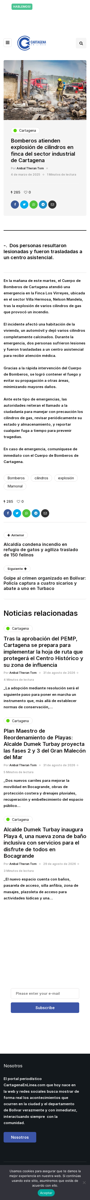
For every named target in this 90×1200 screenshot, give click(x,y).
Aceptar (46, 1193)
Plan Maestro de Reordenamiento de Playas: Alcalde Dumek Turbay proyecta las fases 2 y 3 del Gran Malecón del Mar (45, 744)
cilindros (41, 478)
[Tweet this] (24, 204)
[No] (84, 1182)
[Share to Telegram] (43, 204)
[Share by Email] (52, 204)
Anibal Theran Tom (30, 168)
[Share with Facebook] (15, 204)
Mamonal (15, 486)
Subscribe (45, 1007)
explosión (66, 478)
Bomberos (16, 478)
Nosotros (20, 1137)
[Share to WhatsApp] (34, 204)
